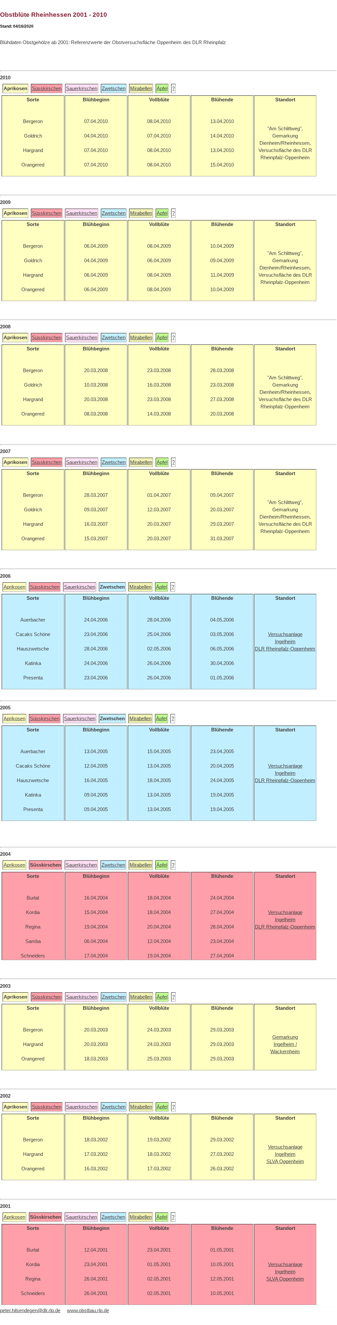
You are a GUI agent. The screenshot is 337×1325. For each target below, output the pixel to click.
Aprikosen (14, 587)
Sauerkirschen (81, 88)
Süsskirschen (46, 88)
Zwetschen (113, 88)
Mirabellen (141, 88)
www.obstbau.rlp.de (88, 1310)
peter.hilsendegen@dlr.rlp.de (30, 1310)
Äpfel (162, 88)
